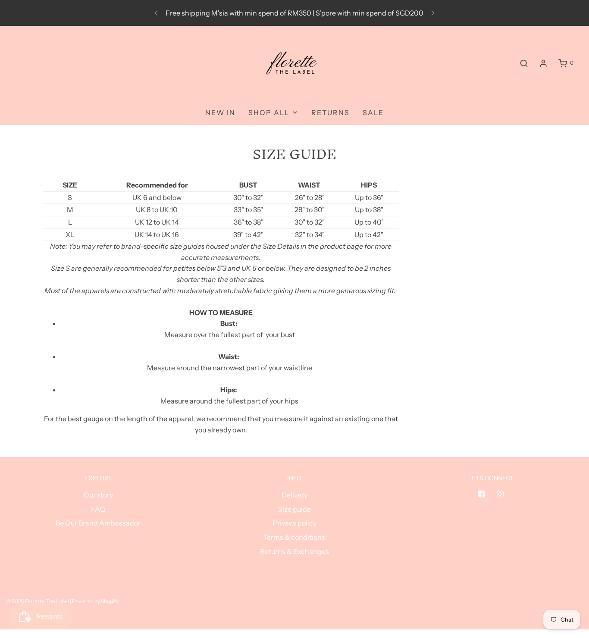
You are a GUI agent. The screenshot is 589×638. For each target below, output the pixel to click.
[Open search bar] (524, 63)
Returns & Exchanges (294, 551)
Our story (98, 495)
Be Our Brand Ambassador (98, 523)
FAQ (98, 509)
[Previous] (156, 12)
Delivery (294, 495)
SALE (373, 112)
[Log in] (543, 63)
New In (220, 112)
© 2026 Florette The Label (37, 601)
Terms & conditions (294, 537)
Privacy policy (294, 523)
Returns (330, 112)
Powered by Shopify (95, 601)
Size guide (294, 509)
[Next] (432, 12)
